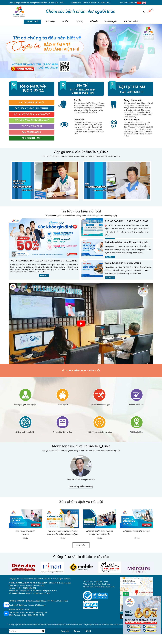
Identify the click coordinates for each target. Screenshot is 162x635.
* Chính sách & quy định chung (95, 581)
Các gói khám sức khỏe (31, 102)
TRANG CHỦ (32, 21)
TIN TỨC (65, 21)
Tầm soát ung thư (31, 132)
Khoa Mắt (79, 119)
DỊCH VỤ (79, 21)
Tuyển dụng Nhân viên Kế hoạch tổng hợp (126, 242)
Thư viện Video (31, 144)
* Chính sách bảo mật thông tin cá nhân (99, 587)
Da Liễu (77, 100)
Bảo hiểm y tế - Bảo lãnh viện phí (31, 108)
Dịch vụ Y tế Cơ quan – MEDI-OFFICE (32, 114)
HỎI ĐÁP (94, 21)
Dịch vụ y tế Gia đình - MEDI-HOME (32, 120)
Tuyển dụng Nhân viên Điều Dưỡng (123, 262)
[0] (146, 12)
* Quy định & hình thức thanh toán (96, 584)
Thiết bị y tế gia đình (32, 126)
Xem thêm (43, 276)
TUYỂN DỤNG (111, 21)
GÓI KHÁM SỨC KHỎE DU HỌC (136, 531)
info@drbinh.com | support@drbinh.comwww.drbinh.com (27, 607)
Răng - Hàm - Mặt (132, 100)
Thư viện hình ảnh (31, 138)
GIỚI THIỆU (50, 21)
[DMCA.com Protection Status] (90, 605)
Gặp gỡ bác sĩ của (81, 152)
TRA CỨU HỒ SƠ (131, 21)
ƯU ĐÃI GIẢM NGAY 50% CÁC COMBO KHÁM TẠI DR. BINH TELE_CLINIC (44, 261)
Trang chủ (65, 631)
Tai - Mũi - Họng (131, 119)
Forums (77, 631)
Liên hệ (88, 631)
